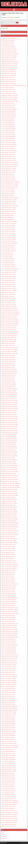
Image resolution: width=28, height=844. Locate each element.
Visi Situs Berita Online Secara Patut (8, 788)
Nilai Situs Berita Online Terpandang (8, 581)
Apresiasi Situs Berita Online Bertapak (8, 73)
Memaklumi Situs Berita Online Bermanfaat (9, 408)
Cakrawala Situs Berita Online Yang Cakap (9, 101)
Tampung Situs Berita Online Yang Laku (9, 741)
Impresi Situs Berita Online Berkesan (8, 231)
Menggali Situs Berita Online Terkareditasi (9, 503)
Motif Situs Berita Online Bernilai (7, 558)
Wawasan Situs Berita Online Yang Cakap (9, 818)
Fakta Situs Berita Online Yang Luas (8, 172)
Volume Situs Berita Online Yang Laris (8, 798)
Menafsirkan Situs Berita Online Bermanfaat (9, 424)
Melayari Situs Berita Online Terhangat (8, 390)
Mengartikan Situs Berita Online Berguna (9, 467)
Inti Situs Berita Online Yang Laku (7, 245)
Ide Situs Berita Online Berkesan (7, 215)
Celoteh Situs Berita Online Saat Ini (8, 107)
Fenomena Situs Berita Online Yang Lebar (9, 185)
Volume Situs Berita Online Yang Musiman (9, 800)
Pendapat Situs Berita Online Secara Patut (9, 623)
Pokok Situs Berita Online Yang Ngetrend (9, 676)
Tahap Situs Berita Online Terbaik (7, 725)
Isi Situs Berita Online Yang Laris (7, 262)
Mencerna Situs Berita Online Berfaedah (9, 434)
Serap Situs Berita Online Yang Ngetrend (9, 708)
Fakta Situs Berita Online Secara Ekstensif (9, 166)
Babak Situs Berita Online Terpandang (8, 83)
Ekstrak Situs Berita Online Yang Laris (8, 160)
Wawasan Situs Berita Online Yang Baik (9, 816)
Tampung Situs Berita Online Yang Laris (9, 743)
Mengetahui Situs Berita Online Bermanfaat (9, 495)
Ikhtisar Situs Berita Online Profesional (8, 223)
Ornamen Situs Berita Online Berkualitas (9, 601)
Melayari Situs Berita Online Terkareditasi (9, 392)
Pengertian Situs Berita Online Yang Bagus (9, 633)
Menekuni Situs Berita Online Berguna (8, 444)
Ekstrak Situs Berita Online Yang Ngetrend (9, 164)
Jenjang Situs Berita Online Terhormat (8, 286)
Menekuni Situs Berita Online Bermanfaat (9, 447)
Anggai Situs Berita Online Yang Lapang (9, 55)
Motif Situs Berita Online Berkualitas (8, 554)
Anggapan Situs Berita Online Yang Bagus (9, 63)
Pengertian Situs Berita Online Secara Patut (9, 631)
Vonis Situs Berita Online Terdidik (7, 808)
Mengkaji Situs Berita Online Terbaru (8, 505)
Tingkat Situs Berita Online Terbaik (8, 765)
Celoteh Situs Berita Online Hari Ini (8, 103)
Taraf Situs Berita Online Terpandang (8, 755)
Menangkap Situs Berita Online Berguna (9, 428)
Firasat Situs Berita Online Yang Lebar (8, 201)
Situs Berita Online (10, 17)
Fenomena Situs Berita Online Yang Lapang (9, 183)
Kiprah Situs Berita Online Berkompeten (9, 339)
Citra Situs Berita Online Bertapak (7, 122)
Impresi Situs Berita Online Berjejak (8, 229)
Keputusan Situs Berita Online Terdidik (8, 327)
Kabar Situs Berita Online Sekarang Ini (8, 298)
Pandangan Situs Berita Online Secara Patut (9, 607)
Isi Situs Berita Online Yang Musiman (8, 264)
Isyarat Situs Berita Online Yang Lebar (8, 272)
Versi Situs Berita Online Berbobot (7, 780)
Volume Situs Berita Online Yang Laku (8, 796)
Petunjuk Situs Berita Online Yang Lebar (9, 658)
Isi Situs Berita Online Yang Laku (7, 260)
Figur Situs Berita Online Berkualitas (8, 191)
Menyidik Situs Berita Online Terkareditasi (9, 542)
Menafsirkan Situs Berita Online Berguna (9, 420)
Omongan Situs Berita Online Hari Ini (8, 591)
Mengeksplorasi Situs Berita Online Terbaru (9, 481)
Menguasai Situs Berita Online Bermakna (9, 516)
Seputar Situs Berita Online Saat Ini (8, 698)
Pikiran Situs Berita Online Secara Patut (9, 662)
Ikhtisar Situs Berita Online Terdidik (8, 225)
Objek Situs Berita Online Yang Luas (8, 589)
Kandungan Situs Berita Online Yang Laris (9, 310)
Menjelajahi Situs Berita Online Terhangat (9, 524)
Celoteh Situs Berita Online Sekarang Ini (9, 109)
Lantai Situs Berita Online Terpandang (8, 384)
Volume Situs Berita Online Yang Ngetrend (9, 802)
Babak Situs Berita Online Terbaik (7, 77)
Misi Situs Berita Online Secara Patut (8, 544)
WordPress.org (4, 838)
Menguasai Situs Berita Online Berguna (8, 514)
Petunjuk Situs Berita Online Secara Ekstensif (10, 654)
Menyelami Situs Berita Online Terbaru (8, 528)
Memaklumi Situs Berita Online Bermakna (9, 406)
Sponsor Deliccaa (24, 842)
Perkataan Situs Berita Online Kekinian (8, 641)
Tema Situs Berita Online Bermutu (7, 761)
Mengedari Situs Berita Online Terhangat (9, 477)
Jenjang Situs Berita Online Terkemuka (8, 288)
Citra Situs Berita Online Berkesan (7, 120)
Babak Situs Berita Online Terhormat (8, 79)
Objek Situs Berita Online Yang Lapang (8, 585)
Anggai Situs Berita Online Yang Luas (8, 59)
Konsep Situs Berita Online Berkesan (8, 357)
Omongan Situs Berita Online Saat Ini (8, 595)
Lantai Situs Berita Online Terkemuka (8, 382)
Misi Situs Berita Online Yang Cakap (8, 550)
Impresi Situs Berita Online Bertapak (8, 233)
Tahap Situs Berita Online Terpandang (8, 731)
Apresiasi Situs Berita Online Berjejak (8, 69)
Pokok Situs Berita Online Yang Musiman (9, 674)
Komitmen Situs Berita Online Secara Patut (9, 347)
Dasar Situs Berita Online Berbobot (8, 134)
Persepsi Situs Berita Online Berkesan (8, 648)
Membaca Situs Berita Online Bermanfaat (9, 416)
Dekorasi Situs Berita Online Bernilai (8, 148)
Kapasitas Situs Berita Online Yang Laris (9, 317)
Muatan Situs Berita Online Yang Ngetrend (9, 566)
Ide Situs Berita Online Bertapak (7, 217)
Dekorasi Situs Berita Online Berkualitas (9, 144)
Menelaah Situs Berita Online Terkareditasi (9, 455)
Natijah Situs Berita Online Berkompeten (9, 568)
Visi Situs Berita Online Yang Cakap (8, 794)
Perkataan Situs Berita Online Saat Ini (8, 643)
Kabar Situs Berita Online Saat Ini (7, 296)
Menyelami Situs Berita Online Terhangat (9, 532)
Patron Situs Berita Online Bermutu (8, 619)
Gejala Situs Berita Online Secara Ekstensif (9, 205)
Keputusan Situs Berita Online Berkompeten (9, 323)
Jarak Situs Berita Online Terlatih (7, 282)
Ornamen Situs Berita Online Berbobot (8, 599)
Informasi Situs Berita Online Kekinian (8, 239)
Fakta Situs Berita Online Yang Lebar (8, 170)
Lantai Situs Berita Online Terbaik (7, 379)
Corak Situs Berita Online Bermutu (8, 130)
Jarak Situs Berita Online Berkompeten (8, 276)
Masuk (2, 832)
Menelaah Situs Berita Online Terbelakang (9, 451)
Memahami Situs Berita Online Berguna (8, 396)
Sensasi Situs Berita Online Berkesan (8, 688)
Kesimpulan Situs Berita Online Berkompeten (10, 331)
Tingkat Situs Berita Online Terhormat (8, 767)
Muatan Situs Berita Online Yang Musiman (9, 564)
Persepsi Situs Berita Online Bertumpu (8, 652)
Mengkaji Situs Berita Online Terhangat (8, 509)
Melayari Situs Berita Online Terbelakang (9, 388)
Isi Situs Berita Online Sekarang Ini (8, 258)
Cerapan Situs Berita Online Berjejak (8, 111)
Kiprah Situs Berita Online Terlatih (7, 345)
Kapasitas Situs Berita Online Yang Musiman (9, 319)
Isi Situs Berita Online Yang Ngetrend (8, 266)
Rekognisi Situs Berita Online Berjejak (8, 678)
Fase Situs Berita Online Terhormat (8, 176)
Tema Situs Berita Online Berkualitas (8, 759)
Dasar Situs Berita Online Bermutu (8, 138)
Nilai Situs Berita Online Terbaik (7, 576)
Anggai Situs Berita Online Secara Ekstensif (9, 53)
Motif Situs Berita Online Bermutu (7, 556)
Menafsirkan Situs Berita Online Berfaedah (9, 418)
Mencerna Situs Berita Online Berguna (8, 436)
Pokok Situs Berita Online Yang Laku (8, 670)
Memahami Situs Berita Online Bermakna (9, 398)
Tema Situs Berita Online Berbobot (8, 757)
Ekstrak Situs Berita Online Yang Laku (8, 158)
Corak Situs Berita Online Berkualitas (8, 128)
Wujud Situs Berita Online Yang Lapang (8, 822)
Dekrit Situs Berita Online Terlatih (7, 156)
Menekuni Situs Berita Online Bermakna (9, 446)
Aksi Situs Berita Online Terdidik (7, 42)
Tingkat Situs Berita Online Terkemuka (8, 769)
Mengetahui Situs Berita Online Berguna (9, 491)
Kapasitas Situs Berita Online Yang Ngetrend (9, 321)
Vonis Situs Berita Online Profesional (8, 806)
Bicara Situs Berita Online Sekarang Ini (8, 93)
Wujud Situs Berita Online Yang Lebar (8, 824)
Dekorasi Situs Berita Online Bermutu (8, 146)
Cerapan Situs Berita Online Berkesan (8, 113)
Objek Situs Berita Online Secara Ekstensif (9, 583)
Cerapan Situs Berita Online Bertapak (8, 115)
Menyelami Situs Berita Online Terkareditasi (9, 534)
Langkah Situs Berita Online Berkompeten (9, 371)
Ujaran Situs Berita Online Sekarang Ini (8, 778)
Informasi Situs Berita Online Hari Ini (8, 237)
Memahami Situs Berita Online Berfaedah (9, 394)
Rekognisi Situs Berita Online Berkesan (8, 680)
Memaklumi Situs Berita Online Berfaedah (9, 402)
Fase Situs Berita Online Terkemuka (8, 178)
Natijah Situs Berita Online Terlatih (7, 574)
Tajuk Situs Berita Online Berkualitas (8, 735)
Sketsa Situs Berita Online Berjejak (8, 717)
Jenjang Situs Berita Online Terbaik (8, 284)
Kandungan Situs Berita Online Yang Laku (9, 308)
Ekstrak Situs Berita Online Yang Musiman (9, 162)
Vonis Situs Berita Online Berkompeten (8, 804)
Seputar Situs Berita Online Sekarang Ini (9, 700)
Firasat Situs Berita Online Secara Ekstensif (9, 197)
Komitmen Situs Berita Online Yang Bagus (9, 349)
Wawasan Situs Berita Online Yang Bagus (9, 814)
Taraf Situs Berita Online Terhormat (8, 751)
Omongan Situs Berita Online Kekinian (8, 593)
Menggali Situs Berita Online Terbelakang (9, 499)
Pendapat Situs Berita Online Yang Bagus (9, 625)
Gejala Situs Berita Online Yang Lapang (8, 207)
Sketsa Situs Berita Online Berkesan (8, 719)
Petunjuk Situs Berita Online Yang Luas (8, 660)
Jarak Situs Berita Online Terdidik (7, 280)
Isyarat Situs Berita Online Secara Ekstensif (9, 268)
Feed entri (3, 834)
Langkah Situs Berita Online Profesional (9, 373)
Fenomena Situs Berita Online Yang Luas (9, 187)
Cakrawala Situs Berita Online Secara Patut (9, 95)
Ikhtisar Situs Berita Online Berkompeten (9, 221)
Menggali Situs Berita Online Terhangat (8, 501)
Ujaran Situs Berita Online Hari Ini (7, 773)
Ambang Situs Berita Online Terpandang (9, 51)
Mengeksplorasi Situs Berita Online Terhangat (10, 485)
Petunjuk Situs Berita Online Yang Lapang (9, 656)
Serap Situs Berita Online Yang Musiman (9, 706)
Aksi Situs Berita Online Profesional (8, 40)
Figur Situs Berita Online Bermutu (7, 193)
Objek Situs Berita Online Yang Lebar (8, 587)
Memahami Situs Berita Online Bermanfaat (9, 400)
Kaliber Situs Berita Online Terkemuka (8, 304)
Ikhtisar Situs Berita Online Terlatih (8, 227)
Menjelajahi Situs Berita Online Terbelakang (9, 522)
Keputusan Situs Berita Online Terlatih (8, 329)
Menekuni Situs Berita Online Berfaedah (9, 442)
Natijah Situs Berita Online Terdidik (8, 572)
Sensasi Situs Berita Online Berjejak (8, 686)
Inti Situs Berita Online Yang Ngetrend (8, 250)
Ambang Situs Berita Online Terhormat (8, 48)
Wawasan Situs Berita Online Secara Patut (9, 812)
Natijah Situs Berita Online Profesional (8, 570)
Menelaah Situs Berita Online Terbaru (8, 449)
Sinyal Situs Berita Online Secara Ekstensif (9, 710)
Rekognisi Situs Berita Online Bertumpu (8, 684)
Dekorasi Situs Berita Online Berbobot (8, 142)
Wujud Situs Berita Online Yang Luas (8, 826)
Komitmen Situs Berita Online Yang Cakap (9, 353)
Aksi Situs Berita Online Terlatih (7, 44)
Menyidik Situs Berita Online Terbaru (8, 536)
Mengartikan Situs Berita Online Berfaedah (9, 465)
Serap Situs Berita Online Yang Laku (8, 702)
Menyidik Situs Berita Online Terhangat (8, 540)
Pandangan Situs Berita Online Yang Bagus (9, 609)
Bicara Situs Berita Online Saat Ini (7, 91)
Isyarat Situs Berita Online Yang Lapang (9, 270)
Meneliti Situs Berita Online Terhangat (8, 461)
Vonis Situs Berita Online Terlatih (7, 810)
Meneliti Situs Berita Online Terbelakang (9, 459)
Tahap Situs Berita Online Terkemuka (8, 729)
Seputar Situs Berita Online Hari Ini (8, 694)
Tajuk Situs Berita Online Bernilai (7, 739)
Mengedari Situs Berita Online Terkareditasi (9, 479)
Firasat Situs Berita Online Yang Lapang (9, 199)
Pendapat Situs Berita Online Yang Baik (9, 627)
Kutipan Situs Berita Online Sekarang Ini (9, 369)
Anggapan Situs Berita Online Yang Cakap (12, 14)
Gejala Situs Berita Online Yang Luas (8, 211)
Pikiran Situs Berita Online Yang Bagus (8, 664)
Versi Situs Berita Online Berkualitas (8, 782)
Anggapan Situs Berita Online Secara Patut (9, 61)
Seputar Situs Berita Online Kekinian (8, 696)
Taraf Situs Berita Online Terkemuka (8, 753)
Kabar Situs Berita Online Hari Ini (7, 292)
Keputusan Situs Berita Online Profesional (9, 325)
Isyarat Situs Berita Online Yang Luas (8, 274)
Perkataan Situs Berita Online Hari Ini (8, 639)
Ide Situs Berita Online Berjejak (7, 213)
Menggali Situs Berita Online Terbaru (8, 497)
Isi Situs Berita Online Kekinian (7, 254)
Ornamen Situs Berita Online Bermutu (8, 603)
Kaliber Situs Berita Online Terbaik (7, 300)
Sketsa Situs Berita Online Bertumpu (8, 723)
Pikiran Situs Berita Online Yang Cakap (8, 668)
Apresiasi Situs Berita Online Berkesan (8, 71)
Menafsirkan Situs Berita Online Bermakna (9, 422)
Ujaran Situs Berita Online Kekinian (8, 775)
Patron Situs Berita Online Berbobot (8, 615)
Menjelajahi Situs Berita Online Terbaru (8, 520)
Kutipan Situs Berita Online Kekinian (8, 365)
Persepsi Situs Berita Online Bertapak (8, 650)
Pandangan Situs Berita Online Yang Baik (9, 611)
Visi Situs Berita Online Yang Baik (7, 792)
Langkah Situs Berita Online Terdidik (8, 375)
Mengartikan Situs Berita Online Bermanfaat (9, 471)
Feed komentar (4, 836)
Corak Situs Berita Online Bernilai (7, 132)
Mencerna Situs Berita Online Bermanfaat (9, 440)
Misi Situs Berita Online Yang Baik (8, 548)
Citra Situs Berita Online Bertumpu (8, 124)
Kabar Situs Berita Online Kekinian (8, 294)
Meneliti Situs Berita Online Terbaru (8, 457)
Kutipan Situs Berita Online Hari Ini (8, 363)
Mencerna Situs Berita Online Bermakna (9, 438)
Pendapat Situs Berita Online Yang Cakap (9, 629)
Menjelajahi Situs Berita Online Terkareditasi (9, 526)
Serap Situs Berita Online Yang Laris (8, 704)
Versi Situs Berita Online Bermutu (7, 784)
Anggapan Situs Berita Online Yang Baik (9, 65)
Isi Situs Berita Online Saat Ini (7, 256)
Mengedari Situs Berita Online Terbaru (8, 473)
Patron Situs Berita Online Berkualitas (8, 617)
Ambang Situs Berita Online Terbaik (8, 46)
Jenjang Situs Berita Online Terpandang (8, 290)
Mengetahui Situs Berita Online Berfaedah (9, 489)
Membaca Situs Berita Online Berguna (8, 412)
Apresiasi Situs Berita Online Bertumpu (8, 75)
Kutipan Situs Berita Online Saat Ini (8, 367)
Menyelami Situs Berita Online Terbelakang (9, 530)
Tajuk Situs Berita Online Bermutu (7, 737)
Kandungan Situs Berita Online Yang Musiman (10, 312)
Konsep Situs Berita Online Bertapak (8, 359)
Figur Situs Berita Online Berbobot (7, 189)
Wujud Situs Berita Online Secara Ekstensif (9, 820)
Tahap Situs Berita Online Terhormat (8, 727)
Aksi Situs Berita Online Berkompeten (8, 38)
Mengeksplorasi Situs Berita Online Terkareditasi (10, 487)
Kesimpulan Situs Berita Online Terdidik (8, 335)
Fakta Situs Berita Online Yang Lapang (8, 168)
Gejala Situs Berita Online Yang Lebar (8, 209)
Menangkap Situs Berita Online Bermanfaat (9, 432)
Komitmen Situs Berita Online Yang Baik (9, 351)
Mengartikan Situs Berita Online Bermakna (9, 469)
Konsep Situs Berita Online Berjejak (8, 355)
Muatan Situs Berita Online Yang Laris (8, 562)
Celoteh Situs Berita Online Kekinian (8, 105)
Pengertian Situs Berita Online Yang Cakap (9, 637)
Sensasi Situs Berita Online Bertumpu (8, 692)
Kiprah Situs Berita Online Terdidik (7, 343)
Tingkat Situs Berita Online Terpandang (8, 771)
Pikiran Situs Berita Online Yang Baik (8, 666)
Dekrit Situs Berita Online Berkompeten (8, 150)
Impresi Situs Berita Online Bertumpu (8, 235)
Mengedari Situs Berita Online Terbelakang (9, 475)
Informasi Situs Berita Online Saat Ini (8, 241)
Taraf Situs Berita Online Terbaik (7, 749)
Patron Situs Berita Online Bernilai (7, 621)
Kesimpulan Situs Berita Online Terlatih (8, 337)
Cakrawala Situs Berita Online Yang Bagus (9, 97)
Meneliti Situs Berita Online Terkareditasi (9, 463)
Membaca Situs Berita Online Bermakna (9, 414)
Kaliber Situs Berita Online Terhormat (8, 302)
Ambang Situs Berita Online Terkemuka (8, 49)
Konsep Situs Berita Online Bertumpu (8, 361)
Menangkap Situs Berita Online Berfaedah (9, 426)
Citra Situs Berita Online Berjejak (7, 118)
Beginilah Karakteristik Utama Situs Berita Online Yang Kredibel (13, 85)
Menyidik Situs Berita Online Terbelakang (9, 538)
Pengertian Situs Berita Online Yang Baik (9, 635)
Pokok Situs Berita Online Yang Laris (8, 672)
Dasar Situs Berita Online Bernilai (7, 140)
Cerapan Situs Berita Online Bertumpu (8, 116)
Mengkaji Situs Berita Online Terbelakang (9, 507)
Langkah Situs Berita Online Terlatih (8, 377)
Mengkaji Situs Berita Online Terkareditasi (9, 511)
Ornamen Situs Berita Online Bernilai (8, 605)
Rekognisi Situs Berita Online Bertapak (8, 682)
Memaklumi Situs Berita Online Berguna (9, 404)
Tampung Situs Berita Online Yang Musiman (9, 745)
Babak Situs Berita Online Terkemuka (8, 81)
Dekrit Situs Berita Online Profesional (8, 152)
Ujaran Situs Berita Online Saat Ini (7, 777)
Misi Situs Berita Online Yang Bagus (8, 546)
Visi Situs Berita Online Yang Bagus (8, 790)
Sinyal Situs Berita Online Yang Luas (8, 715)
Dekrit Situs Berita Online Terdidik (7, 154)
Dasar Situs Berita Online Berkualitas (8, 136)
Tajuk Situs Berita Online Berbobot (8, 733)
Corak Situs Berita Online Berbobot (8, 126)
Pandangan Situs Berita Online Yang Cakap (9, 613)
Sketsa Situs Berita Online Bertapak (8, 721)
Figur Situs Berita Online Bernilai (7, 195)
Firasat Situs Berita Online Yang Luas (8, 203)
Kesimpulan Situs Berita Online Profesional (9, 333)
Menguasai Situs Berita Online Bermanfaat (9, 518)
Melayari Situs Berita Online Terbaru (8, 386)
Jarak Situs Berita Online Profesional (8, 278)
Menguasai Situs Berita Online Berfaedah (9, 513)
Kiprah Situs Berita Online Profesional (8, 341)
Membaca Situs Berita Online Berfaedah (9, 410)
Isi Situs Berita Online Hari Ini (7, 252)
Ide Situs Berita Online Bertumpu (7, 219)
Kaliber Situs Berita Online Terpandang (8, 306)
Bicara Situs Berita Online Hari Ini (7, 87)
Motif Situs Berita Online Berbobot (7, 552)
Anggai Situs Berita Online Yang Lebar (8, 57)
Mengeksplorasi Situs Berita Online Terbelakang (10, 483)
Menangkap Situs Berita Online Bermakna (9, 430)
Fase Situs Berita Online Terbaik (7, 174)
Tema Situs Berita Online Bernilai (7, 763)
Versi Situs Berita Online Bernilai (7, 786)
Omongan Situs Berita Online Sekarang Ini (9, 597)
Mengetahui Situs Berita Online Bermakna (9, 493)
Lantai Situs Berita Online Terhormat (8, 380)
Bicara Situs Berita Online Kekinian (8, 89)
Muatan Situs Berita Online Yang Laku (8, 560)
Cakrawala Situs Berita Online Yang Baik (9, 99)
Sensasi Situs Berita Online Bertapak (8, 690)
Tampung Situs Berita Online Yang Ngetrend (9, 747)
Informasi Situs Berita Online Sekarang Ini (9, 243)
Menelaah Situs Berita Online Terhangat (8, 453)
